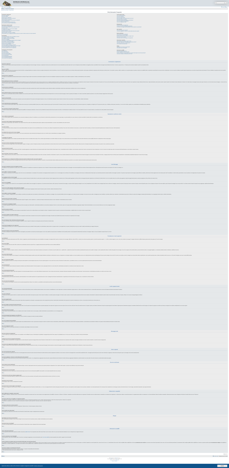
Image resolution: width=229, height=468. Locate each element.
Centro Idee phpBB (46, 437)
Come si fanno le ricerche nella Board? (122, 34)
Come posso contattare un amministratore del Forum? (124, 53)
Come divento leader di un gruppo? (122, 19)
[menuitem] (10, 7)
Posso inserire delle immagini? (6, 53)
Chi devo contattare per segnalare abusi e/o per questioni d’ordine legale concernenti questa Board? (131, 52)
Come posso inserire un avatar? (6, 31)
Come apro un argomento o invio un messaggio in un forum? (10, 36)
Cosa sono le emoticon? (5, 52)
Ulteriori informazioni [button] (38, 465)
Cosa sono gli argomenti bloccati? (7, 57)
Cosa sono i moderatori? (120, 16)
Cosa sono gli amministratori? (121, 15)
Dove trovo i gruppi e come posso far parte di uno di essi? (125, 18)
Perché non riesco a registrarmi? (6, 17)
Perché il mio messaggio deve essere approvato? (9, 46)
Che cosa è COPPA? (5, 16)
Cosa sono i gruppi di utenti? (121, 17)
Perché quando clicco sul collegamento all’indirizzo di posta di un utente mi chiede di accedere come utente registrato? (19, 33)
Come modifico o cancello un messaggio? (8, 37)
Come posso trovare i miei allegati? (122, 47)
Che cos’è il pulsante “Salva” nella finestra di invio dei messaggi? (11, 45)
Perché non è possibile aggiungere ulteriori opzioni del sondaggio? (11, 40)
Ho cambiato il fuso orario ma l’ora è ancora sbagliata (9, 28)
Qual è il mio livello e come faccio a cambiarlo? (8, 32)
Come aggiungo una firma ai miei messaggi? (8, 38)
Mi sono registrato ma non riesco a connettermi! (9, 18)
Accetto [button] (222, 465)
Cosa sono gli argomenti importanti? (7, 56)
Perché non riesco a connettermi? (7, 19)
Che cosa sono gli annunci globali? (7, 54)
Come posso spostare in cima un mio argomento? (9, 47)
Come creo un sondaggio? (5, 39)
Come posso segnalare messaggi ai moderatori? (9, 44)
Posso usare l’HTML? (5, 51)
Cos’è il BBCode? (4, 50)
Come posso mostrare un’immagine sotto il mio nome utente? (10, 30)
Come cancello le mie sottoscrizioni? (122, 43)
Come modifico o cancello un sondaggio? (8, 41)
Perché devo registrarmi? (5, 15)
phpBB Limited (27, 431)
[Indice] (7, 3)
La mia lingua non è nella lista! (6, 29)
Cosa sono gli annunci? (5, 55)
